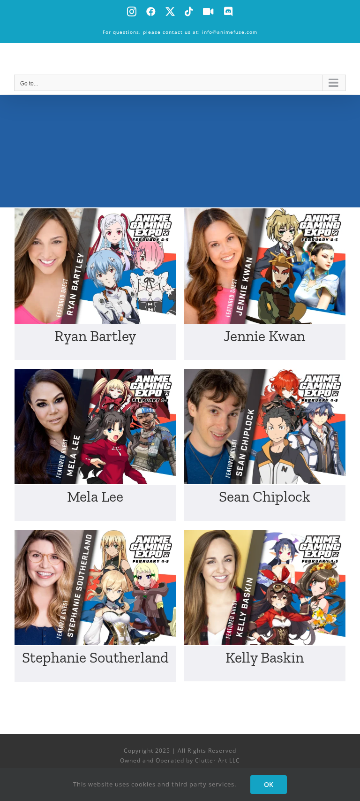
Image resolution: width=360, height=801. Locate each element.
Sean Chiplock (264, 496)
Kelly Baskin (264, 657)
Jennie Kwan (264, 336)
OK (268, 784)
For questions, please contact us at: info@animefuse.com (180, 32)
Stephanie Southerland (95, 657)
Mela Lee (95, 496)
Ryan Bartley (95, 336)
